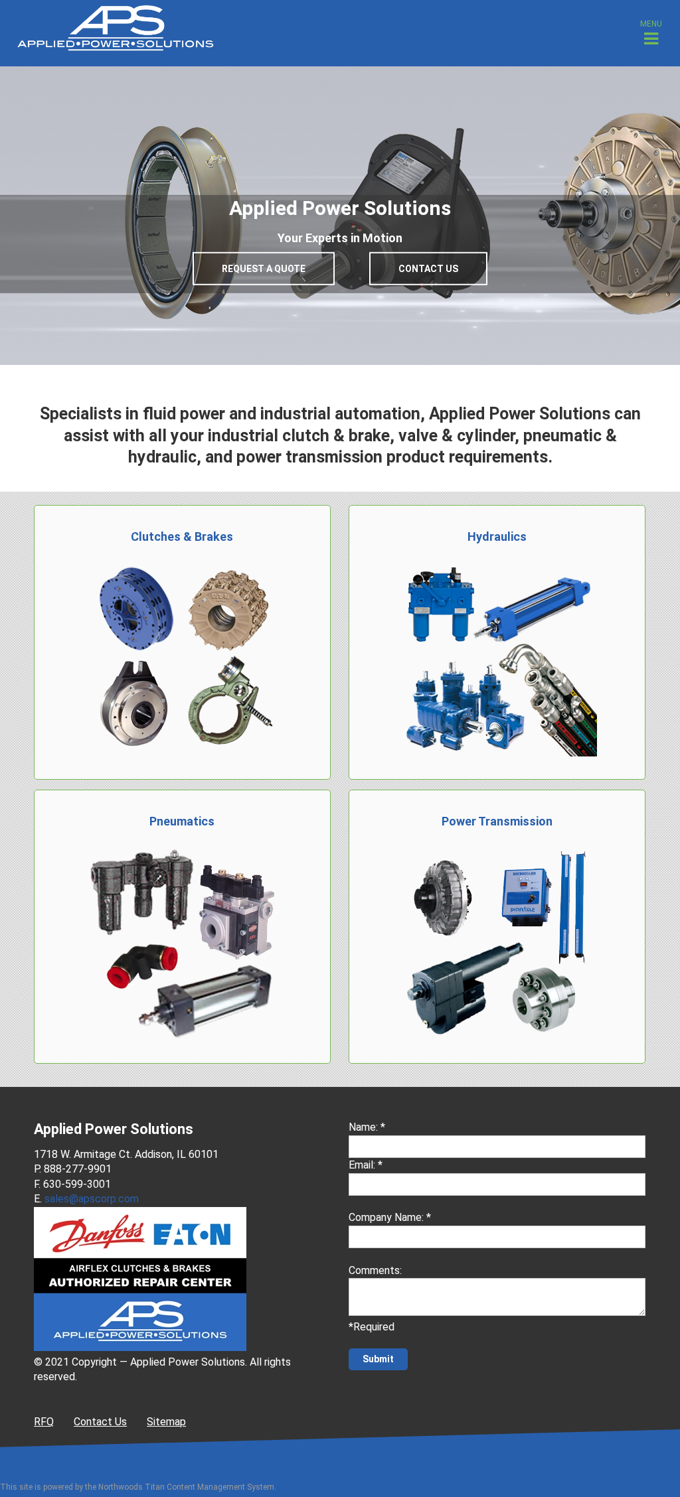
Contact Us (428, 268)
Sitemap (166, 1421)
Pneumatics (181, 821)
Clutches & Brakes (182, 536)
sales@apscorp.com (91, 1198)
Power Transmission (497, 821)
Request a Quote (263, 268)
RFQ (44, 1421)
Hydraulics (497, 536)
